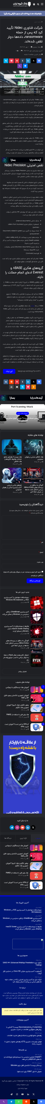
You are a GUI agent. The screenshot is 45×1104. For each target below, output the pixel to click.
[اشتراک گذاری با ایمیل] (17, 387)
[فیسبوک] (39, 60)
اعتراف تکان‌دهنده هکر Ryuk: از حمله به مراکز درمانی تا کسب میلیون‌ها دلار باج (16, 657)
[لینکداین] (28, 60)
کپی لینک (9, 371)
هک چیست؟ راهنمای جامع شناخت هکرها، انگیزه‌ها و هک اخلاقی (13, 459)
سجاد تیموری (37, 47)
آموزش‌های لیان (22, 412)
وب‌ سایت (40, 562)
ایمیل (41, 552)
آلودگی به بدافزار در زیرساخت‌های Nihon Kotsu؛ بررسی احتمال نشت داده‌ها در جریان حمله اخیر (33, 488)
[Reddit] (11, 382)
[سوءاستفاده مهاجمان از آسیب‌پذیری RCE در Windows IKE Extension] (36, 602)
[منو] (42, 5)
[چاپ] (11, 387)
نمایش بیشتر (22, 672)
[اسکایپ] (6, 60)
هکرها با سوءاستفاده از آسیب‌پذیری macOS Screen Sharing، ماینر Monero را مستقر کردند (16, 628)
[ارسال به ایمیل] (31, 47)
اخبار (35, 22)
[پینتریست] (17, 60)
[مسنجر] (25, 66)
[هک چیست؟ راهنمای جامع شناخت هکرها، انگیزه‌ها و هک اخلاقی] (12, 447)
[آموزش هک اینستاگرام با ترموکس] (36, 689)
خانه (39, 22)
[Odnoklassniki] (33, 387)
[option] (22, 417)
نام (41, 542)
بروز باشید (22, 1004)
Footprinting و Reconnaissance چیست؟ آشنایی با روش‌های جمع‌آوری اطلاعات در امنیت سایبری (22, 419)
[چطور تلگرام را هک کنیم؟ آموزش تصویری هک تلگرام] (36, 708)
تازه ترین (23, 838)
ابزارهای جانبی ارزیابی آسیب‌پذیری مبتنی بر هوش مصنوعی (12, 487)
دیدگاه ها (7, 838)
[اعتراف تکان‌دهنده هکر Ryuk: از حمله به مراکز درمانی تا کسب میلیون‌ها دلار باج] (36, 660)
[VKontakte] (6, 382)
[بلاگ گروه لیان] (22, 4)
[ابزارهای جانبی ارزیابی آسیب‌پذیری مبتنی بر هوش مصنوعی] (12, 475)
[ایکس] (33, 60)
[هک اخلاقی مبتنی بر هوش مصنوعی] (33, 447)
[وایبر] (19, 66)
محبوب (38, 838)
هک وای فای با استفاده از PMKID (17, 715)
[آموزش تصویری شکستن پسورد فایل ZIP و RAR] (36, 698)
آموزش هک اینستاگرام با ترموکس (17, 687)
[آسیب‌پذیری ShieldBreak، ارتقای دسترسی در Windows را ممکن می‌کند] (36, 617)
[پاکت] (11, 60)
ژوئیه (32, 306)
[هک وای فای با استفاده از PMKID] (36, 718)
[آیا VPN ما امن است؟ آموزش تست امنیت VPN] (36, 727)
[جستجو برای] (38, 5)
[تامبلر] (22, 60)
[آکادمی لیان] (22, 13)
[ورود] (34, 5)
